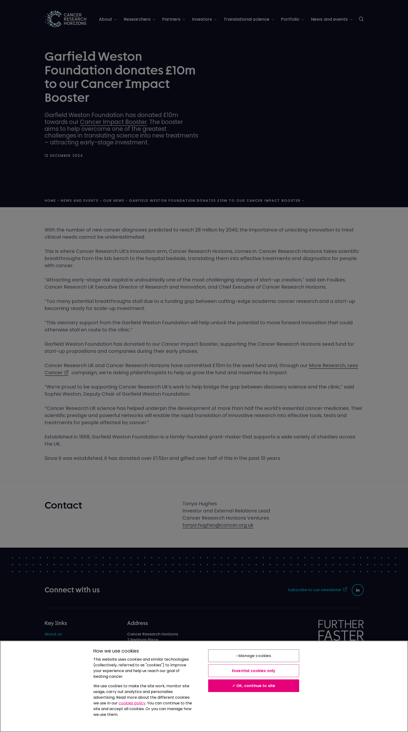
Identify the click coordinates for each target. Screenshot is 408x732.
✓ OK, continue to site (253, 685)
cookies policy (132, 703)
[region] (204, 686)
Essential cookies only (254, 670)
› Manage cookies (253, 655)
